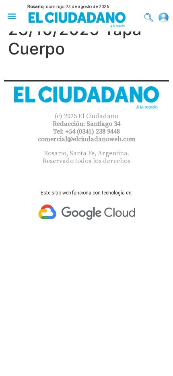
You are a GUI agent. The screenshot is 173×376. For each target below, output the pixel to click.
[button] (11, 16)
